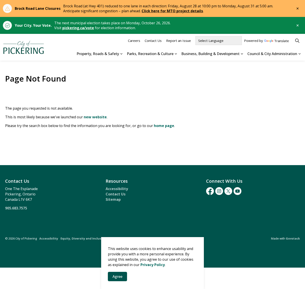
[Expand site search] (297, 40)
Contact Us (153, 40)
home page (164, 125)
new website (95, 117)
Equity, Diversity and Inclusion (83, 238)
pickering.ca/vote (78, 27)
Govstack (293, 238)
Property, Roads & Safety (98, 53)
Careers (134, 40)
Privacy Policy (152, 264)
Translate (281, 41)
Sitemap (113, 199)
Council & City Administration (272, 53)
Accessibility (117, 188)
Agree (117, 276)
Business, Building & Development (210, 53)
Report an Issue (178, 40)
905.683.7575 (16, 208)
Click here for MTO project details (172, 10)
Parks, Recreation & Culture (150, 53)
